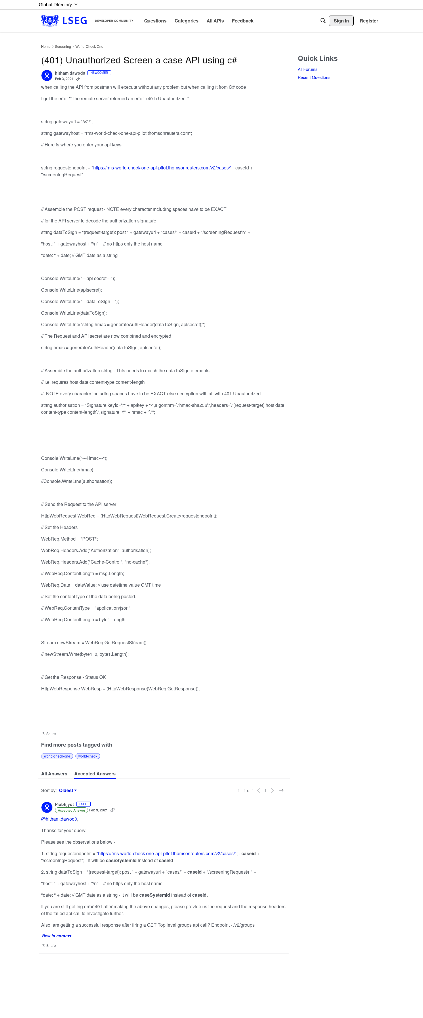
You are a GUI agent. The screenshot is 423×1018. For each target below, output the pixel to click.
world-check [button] (87, 755)
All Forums (307, 69)
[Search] (323, 21)
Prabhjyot (64, 804)
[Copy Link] (78, 78)
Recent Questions (314, 77)
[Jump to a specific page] (281, 790)
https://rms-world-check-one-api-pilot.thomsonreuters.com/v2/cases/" (167, 853)
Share (48, 734)
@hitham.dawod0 (59, 818)
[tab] (54, 774)
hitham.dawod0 (70, 73)
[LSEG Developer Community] (87, 21)
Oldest (67, 790)
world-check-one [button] (57, 755)
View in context (56, 935)
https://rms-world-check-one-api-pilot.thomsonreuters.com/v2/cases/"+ (163, 167)
